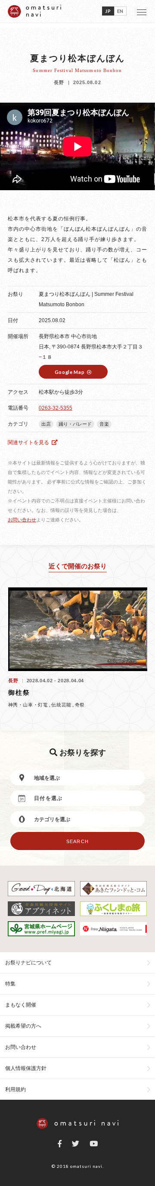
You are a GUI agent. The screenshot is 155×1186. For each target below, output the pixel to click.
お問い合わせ (22, 519)
